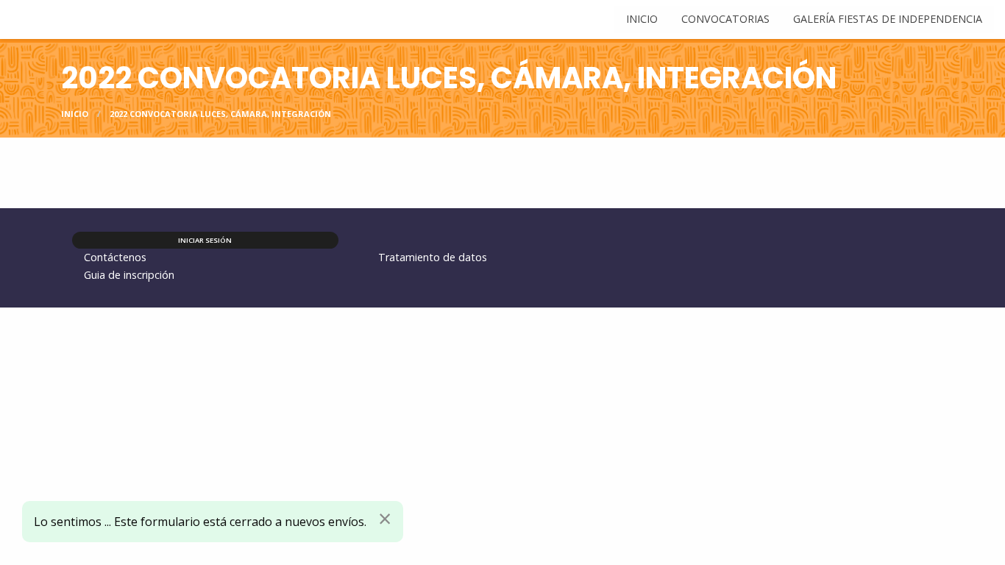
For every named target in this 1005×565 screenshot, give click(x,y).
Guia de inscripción (129, 275)
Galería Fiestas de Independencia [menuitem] (887, 19)
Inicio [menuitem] (642, 19)
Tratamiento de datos (432, 257)
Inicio (74, 113)
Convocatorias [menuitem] (725, 19)
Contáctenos (115, 257)
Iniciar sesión (205, 240)
